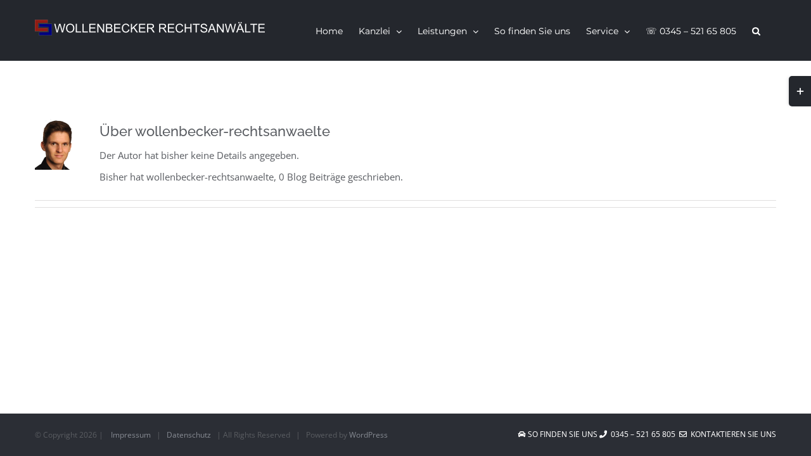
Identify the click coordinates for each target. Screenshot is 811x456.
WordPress (368, 434)
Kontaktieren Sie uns (731, 434)
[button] (756, 30)
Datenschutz (189, 434)
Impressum (131, 434)
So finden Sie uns (562, 434)
